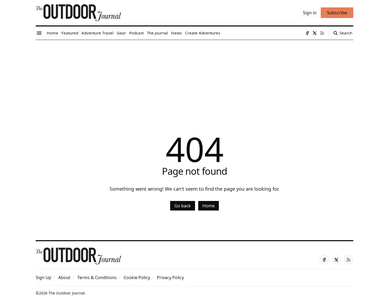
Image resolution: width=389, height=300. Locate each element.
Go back (182, 206)
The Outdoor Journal (66, 292)
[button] (43, 277)
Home (208, 206)
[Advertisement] (194, 80)
